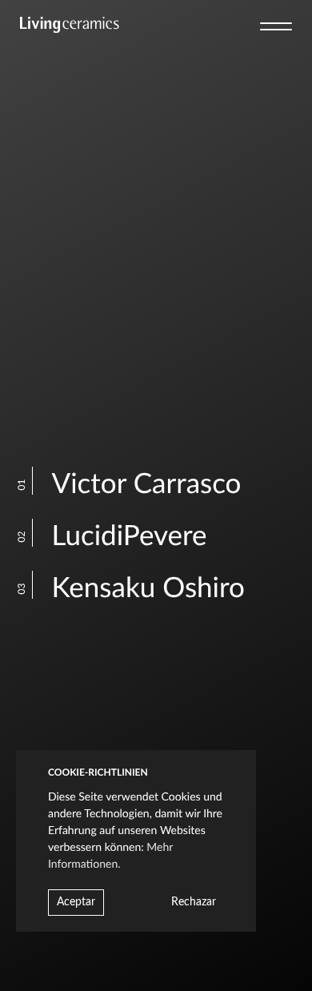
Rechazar (193, 902)
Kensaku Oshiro (136, 589)
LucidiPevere (117, 537)
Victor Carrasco (135, 485)
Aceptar (76, 902)
